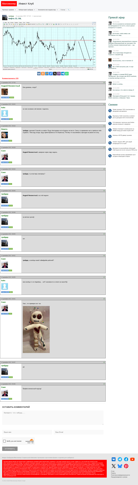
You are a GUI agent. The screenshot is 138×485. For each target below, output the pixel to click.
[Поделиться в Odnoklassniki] (43, 73)
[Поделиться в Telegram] (63, 73)
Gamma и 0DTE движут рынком (122, 135)
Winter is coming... (118, 84)
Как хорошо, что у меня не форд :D (123, 90)
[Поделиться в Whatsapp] (67, 73)
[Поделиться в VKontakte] (39, 73)
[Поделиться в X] (55, 73)
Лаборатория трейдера (26, 10)
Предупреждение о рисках (119, 477)
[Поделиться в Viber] (59, 73)
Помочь (113, 473)
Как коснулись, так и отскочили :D (123, 60)
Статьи (63, 10)
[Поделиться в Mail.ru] (47, 73)
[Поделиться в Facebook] (51, 73)
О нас (112, 471)
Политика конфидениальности (120, 475)
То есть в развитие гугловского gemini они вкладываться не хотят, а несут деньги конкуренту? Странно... (122, 25)
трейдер (11, 16)
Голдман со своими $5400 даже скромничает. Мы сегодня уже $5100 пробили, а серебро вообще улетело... (122, 76)
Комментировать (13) (10, 78)
